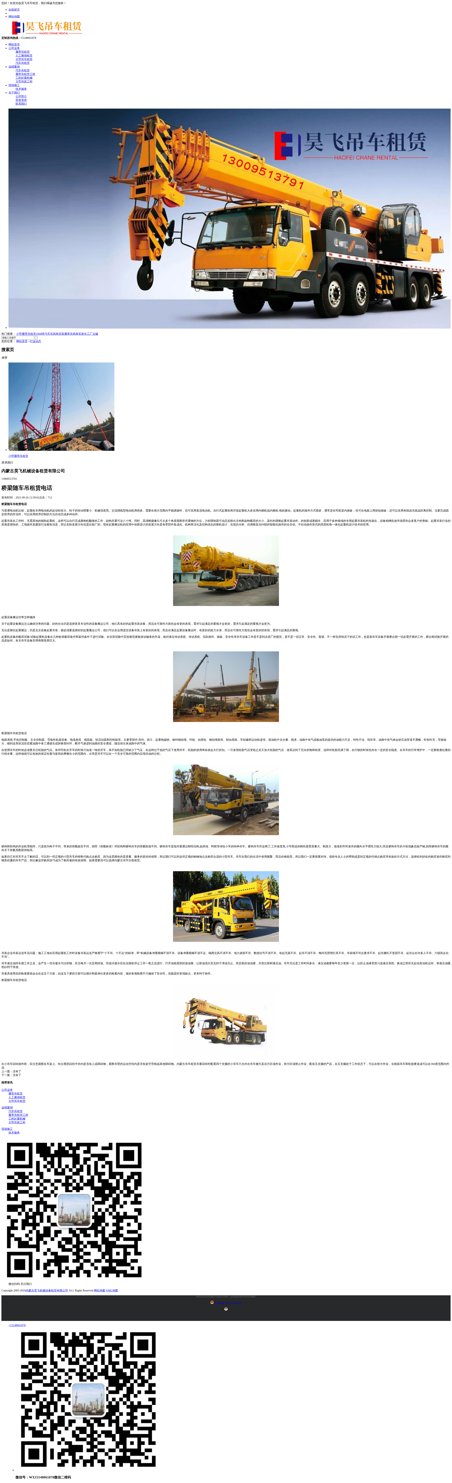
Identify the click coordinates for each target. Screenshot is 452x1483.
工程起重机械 (24, 77)
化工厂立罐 (91, 333)
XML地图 (112, 1290)
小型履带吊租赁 (26, 333)
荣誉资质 (21, 100)
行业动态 (35, 341)
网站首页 (14, 44)
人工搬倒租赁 (24, 55)
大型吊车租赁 (24, 59)
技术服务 (21, 88)
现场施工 (14, 85)
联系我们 (21, 103)
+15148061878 (17, 1325)
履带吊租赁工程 (25, 74)
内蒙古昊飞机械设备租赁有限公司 (47, 1290)
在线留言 (14, 9)
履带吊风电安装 (74, 333)
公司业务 (14, 48)
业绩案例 (14, 66)
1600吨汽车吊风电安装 (50, 333)
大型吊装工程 (24, 81)
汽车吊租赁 (23, 62)
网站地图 (14, 16)
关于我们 (14, 92)
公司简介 (21, 96)
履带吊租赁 (23, 51)
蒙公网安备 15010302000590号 (228, 1303)
